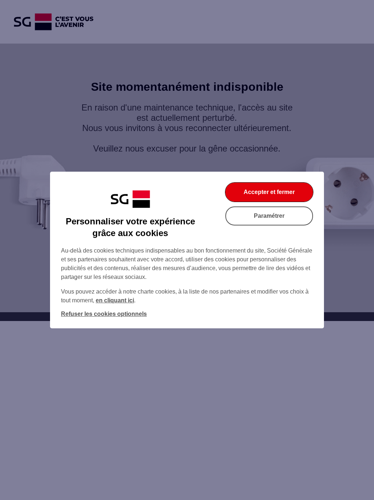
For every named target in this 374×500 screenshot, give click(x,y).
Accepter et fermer (269, 192)
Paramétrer (269, 216)
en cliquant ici (115, 300)
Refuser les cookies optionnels (104, 314)
